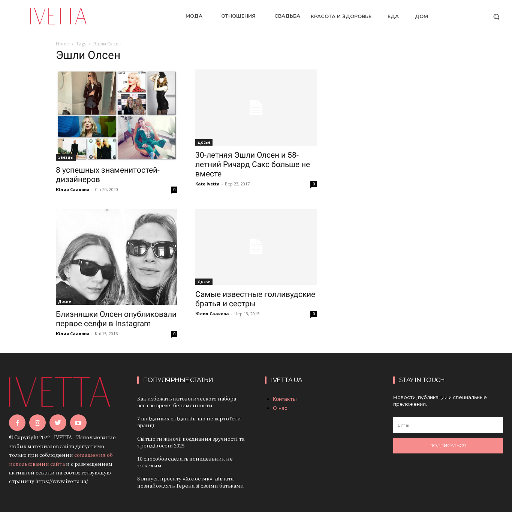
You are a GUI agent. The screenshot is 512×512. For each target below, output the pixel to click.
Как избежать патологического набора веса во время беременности (186, 402)
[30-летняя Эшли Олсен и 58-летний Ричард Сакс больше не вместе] (256, 107)
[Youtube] (78, 422)
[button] (496, 16)
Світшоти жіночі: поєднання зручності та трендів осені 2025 (190, 442)
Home (62, 44)
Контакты (285, 399)
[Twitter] (57, 422)
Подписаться (448, 445)
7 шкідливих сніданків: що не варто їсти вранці (189, 422)
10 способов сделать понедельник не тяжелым (185, 462)
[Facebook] (17, 422)
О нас (280, 408)
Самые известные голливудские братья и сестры (255, 299)
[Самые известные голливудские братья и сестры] (256, 247)
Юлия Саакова (73, 189)
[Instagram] (37, 422)
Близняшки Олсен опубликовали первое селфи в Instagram (116, 319)
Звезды (65, 157)
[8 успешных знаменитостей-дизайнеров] (116, 115)
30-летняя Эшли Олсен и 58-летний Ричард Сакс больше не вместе (252, 164)
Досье (204, 142)
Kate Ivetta (207, 184)
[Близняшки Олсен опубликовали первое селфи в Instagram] (116, 257)
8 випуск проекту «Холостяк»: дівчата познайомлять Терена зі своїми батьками (190, 482)
